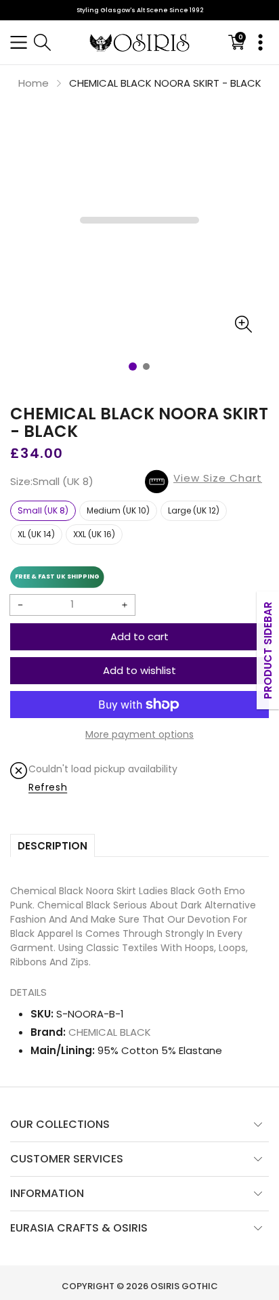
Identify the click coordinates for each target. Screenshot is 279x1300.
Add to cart (139, 636)
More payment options (139, 734)
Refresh (47, 787)
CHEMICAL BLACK (109, 1032)
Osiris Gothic (184, 1286)
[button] (18, 42)
